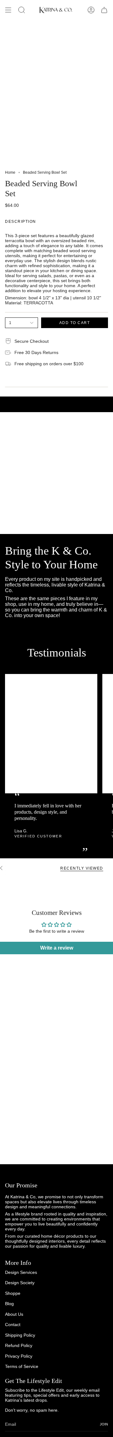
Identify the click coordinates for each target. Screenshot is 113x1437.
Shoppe (12, 1293)
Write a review (56, 948)
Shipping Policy (20, 1335)
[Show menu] (8, 10)
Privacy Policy (18, 1356)
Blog (9, 1303)
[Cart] (104, 10)
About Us (14, 1314)
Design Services (21, 1272)
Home (10, 172)
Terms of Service (21, 1366)
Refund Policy (18, 1345)
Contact (12, 1324)
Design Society (20, 1282)
